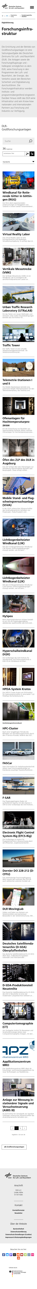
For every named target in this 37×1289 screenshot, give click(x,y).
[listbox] (7, 16)
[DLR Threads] (14, 1255)
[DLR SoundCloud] (18, 1259)
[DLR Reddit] (18, 1255)
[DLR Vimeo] (25, 1255)
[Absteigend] (32, 153)
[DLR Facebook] (3, 1255)
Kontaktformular (18, 1210)
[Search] (32, 141)
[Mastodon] (10, 1255)
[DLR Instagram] (29, 1255)
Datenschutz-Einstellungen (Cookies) (18, 1234)
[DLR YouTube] (21, 1255)
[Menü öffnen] (32, 7)
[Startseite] (2, 16)
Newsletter (18, 1213)
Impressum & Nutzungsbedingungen (18, 1237)
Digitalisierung (14, 16)
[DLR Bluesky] (7, 1255)
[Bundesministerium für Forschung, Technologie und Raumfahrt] (18, 1279)
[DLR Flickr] (32, 1255)
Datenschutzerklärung (18, 1232)
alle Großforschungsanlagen (14, 1147)
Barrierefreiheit (18, 1229)
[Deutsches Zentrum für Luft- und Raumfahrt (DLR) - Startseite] (14, 7)
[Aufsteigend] (27, 153)
